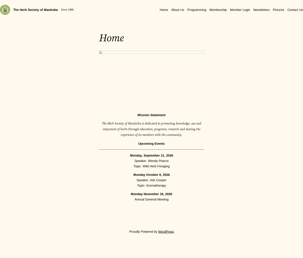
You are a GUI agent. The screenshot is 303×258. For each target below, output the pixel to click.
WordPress (166, 231)
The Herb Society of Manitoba (35, 10)
